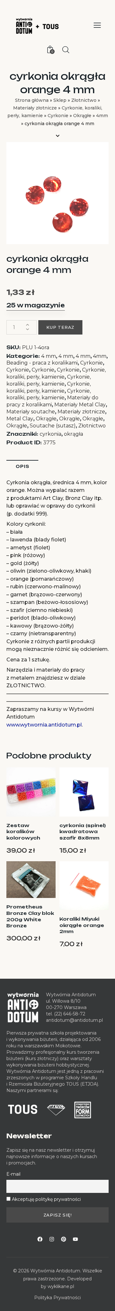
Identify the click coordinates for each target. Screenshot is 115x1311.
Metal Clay (19, 419)
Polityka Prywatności (57, 1297)
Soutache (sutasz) (53, 426)
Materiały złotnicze (35, 108)
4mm (102, 115)
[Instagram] (52, 1239)
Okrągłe (82, 115)
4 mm (48, 356)
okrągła (73, 434)
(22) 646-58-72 (69, 1014)
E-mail (13, 1174)
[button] (97, 25)
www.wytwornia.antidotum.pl (44, 725)
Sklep (59, 100)
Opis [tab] (22, 466)
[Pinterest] (63, 1239)
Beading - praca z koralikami (42, 363)
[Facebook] (40, 1239)
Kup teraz (60, 327)
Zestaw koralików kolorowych (23, 831)
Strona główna (32, 100)
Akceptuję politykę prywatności (46, 1199)
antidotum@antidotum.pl (74, 1020)
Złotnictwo (83, 100)
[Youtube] (75, 1239)
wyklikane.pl (61, 1286)
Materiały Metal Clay (80, 405)
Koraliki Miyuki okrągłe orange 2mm (81, 925)
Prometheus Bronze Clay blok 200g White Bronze (30, 916)
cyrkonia (50, 434)
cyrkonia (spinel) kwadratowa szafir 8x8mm (82, 831)
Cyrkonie (58, 115)
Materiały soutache (30, 412)
